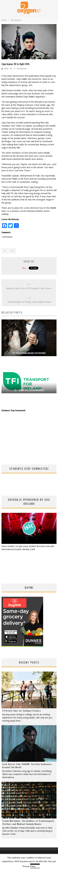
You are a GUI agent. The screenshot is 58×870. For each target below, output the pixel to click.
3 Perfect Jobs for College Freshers (21, 710)
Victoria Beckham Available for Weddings (29, 353)
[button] (29, 41)
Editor (6, 68)
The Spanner (22, 68)
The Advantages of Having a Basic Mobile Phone (29, 301)
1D (4, 250)
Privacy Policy (29, 866)
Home (4, 20)
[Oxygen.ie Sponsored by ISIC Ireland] (29, 543)
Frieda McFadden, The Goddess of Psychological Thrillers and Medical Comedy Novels (28, 822)
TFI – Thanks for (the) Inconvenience (29, 390)
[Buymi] (22, 645)
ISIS (12, 250)
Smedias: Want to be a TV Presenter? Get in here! (29, 288)
